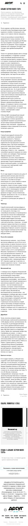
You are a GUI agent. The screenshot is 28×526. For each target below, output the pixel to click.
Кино (3, 515)
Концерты (7, 515)
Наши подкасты (22, 515)
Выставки (16, 515)
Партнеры (21, 522)
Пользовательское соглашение (13, 524)
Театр (11, 515)
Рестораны (7, 517)
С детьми (17, 517)
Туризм (21, 517)
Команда (5, 522)
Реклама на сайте (13, 522)
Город (12, 517)
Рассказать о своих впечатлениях (14, 468)
